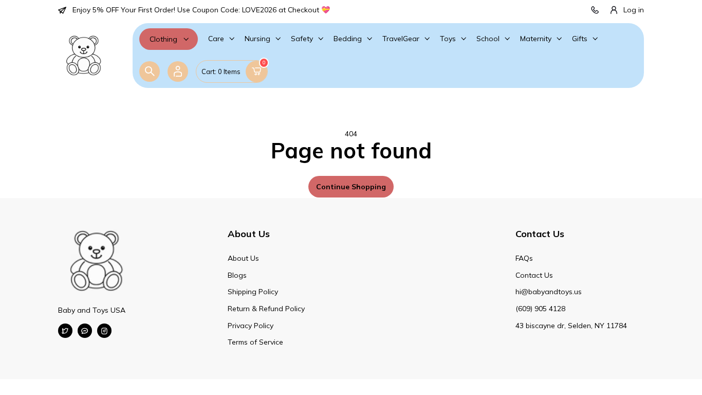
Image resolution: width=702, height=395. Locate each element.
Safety (302, 38)
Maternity (535, 38)
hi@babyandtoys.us (548, 291)
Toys (448, 38)
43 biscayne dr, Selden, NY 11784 (571, 325)
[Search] (149, 71)
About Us (243, 258)
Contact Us (534, 275)
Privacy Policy (250, 325)
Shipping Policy (253, 291)
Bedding (348, 38)
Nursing (257, 38)
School (488, 38)
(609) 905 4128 (540, 308)
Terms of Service (255, 342)
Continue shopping (351, 186)
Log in (633, 9)
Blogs (237, 275)
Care (216, 38)
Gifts (579, 38)
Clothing (163, 39)
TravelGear (400, 38)
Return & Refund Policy (266, 308)
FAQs (524, 258)
